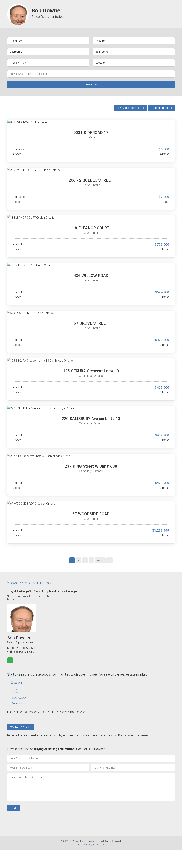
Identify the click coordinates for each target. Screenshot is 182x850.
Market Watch (20, 727)
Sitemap (99, 844)
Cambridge (19, 703)
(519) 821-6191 (26, 651)
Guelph (16, 682)
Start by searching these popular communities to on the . (77, 674)
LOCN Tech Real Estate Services (84, 841)
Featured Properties (130, 108)
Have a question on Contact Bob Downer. (56, 749)
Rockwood (19, 698)
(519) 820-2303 (25, 648)
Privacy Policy (85, 844)
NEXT (100, 560)
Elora (15, 693)
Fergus (16, 688)
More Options (162, 108)
